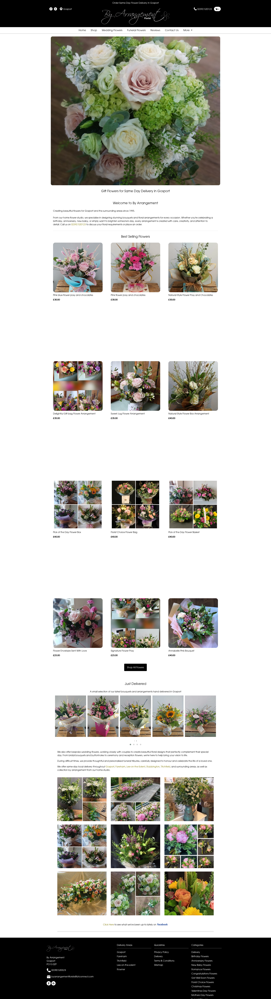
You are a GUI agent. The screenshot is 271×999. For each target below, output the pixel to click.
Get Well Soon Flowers (203, 977)
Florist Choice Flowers (202, 982)
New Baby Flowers (201, 965)
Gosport (110, 766)
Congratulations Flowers (204, 973)
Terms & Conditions (164, 960)
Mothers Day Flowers (202, 995)
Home (82, 30)
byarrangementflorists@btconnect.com (72, 976)
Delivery (158, 956)
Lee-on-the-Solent (135, 766)
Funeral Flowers (136, 30)
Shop (94, 30)
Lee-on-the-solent (126, 965)
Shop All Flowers (135, 667)
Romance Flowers (200, 969)
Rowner (121, 969)
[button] (130, 744)
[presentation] (134, 740)
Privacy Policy (161, 952)
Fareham (120, 766)
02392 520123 (204, 9)
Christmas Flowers (200, 986)
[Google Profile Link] (55, 9)
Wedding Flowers (112, 30)
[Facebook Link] (51, 9)
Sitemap (158, 965)
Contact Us (172, 30)
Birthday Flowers (200, 956)
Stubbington (153, 766)
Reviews (155, 30)
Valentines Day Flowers (203, 990)
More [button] (186, 30)
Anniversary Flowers (201, 960)
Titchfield (165, 766)
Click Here (108, 924)
